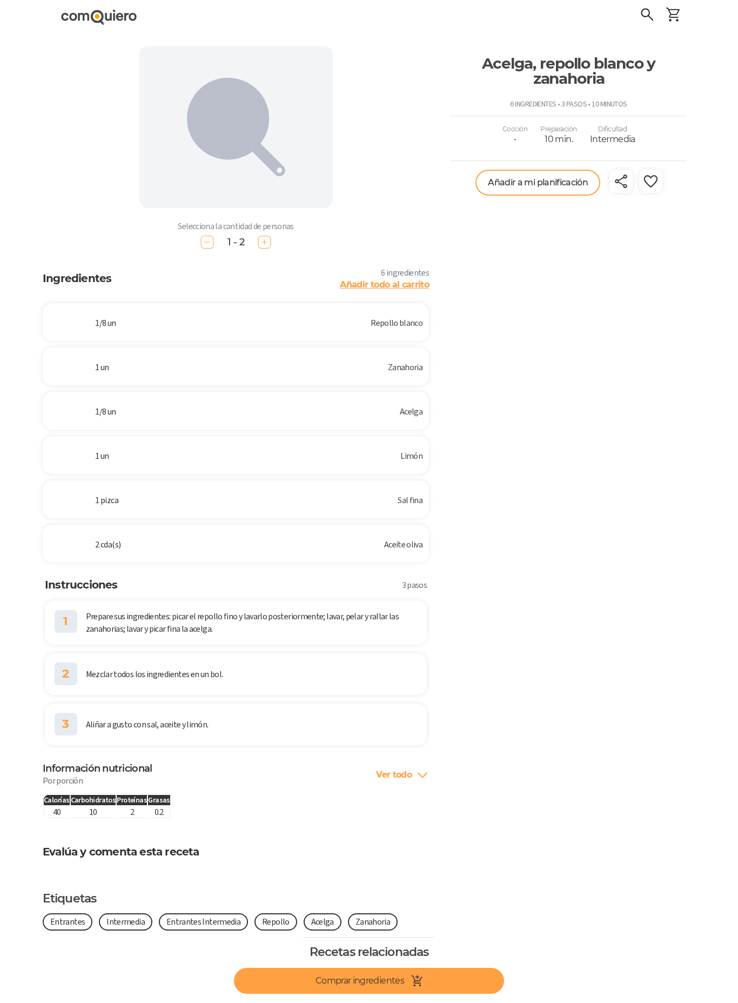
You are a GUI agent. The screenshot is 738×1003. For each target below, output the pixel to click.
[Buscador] (647, 16)
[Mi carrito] (673, 16)
